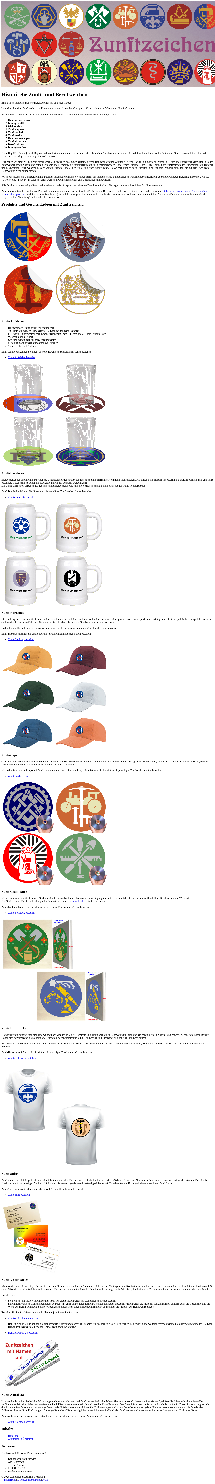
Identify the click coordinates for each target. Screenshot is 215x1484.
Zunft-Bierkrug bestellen (21, 639)
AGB (45, 1479)
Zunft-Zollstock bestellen (21, 912)
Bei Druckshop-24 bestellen (23, 1332)
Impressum (10, 1479)
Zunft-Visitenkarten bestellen (23, 1318)
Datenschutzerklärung (29, 1479)
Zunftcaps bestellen (18, 776)
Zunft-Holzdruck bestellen (22, 1058)
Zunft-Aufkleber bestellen (21, 357)
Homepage (14, 1435)
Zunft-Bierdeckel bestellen (22, 497)
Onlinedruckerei (79, 901)
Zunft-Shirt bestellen (19, 1194)
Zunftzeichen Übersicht (20, 1438)
